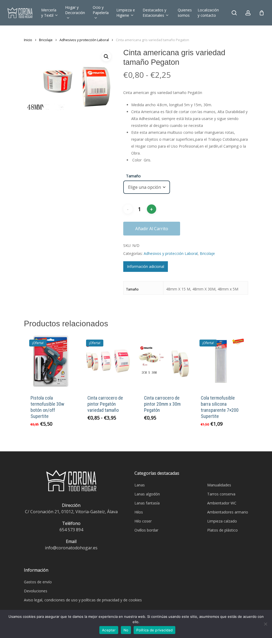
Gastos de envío (38, 581)
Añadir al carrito (151, 229)
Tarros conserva (221, 493)
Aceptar (109, 630)
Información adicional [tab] (145, 266)
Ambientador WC (221, 503)
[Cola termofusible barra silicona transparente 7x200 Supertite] (221, 361)
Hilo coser (143, 521)
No (126, 630)
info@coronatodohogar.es (71, 548)
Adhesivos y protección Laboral (84, 39)
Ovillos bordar (146, 530)
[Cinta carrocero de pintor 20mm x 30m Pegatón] (164, 361)
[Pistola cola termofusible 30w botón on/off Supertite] (51, 361)
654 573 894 (71, 530)
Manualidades (219, 484)
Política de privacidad (154, 630)
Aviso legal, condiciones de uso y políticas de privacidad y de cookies (83, 599)
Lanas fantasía (147, 503)
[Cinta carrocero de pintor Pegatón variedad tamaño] (108, 361)
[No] (265, 624)
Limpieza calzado (222, 521)
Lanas (139, 484)
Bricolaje (46, 39)
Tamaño (133, 175)
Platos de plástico (222, 530)
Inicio (28, 39)
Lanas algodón (147, 493)
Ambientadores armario (227, 512)
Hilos (138, 512)
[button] (106, 56)
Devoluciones (35, 590)
